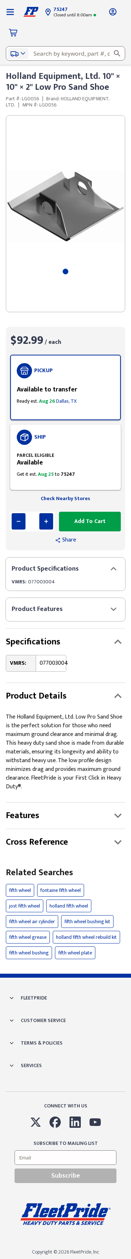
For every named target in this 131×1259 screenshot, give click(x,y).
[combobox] (65, 53)
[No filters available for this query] (10, 11)
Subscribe (65, 1175)
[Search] (117, 53)
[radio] (65, 387)
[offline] (129, 1258)
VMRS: (19, 582)
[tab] (65, 271)
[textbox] (65, 53)
